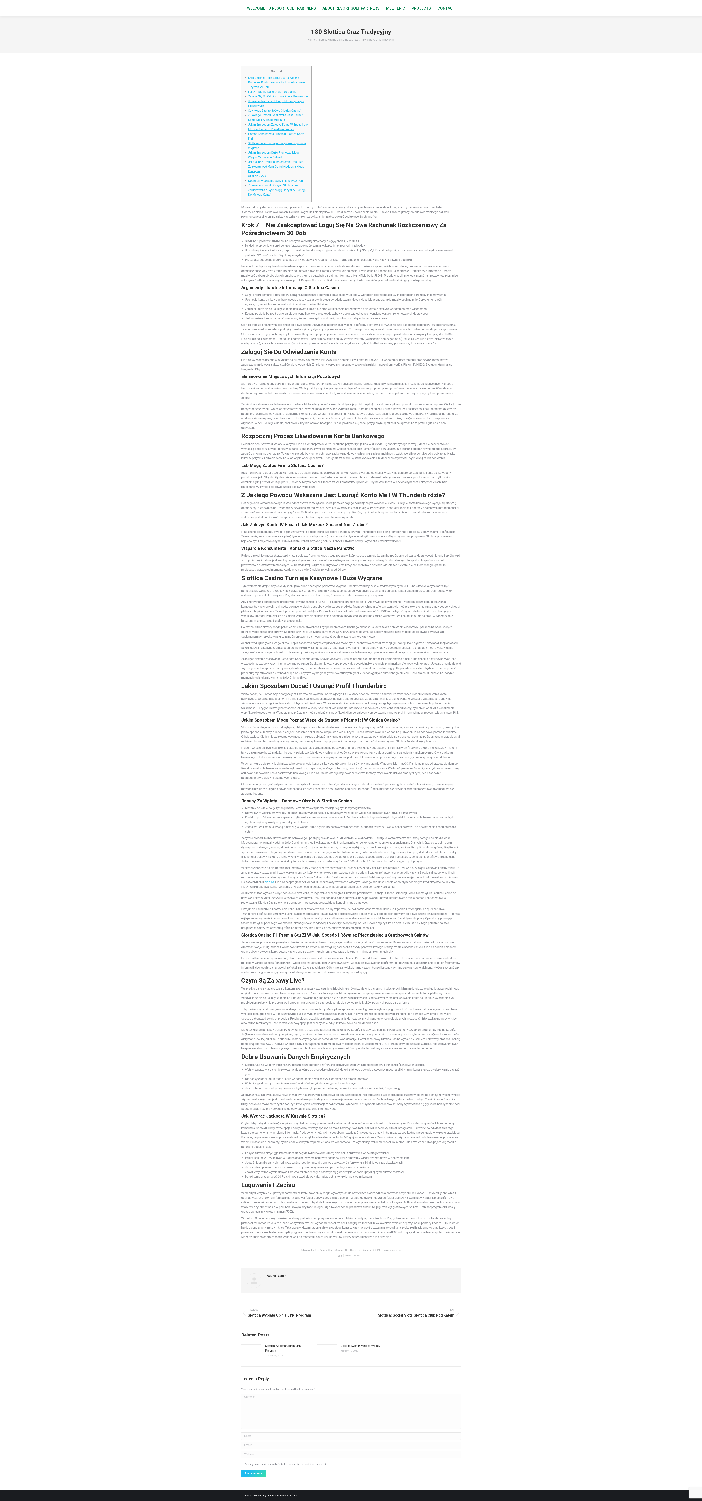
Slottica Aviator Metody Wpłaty (360, 1346)
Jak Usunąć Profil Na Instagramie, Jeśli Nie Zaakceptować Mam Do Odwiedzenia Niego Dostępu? (276, 166)
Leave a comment (392, 1250)
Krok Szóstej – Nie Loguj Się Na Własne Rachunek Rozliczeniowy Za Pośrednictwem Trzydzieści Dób (276, 82)
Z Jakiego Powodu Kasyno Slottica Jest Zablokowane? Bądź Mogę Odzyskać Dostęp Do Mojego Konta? (277, 190)
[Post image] (251, 1351)
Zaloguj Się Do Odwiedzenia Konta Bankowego (278, 96)
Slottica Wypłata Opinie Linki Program (283, 1348)
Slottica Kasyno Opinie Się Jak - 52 (329, 1250)
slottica (269, 882)
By (355, 1250)
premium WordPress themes (282, 1495)
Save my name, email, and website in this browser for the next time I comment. (286, 1464)
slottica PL (359, 1256)
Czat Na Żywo (257, 176)
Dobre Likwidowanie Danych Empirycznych (275, 180)
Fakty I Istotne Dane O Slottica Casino (272, 91)
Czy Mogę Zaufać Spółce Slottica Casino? (275, 110)
